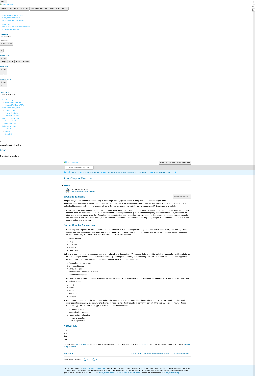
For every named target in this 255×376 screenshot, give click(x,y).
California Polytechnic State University (83, 191)
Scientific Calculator (11, 115)
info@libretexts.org (172, 373)
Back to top (67, 353)
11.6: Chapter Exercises (82, 344)
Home (73, 172)
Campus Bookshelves (91, 172)
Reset (3, 58)
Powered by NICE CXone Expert (95, 368)
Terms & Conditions (116, 373)
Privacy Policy (104, 373)
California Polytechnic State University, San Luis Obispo (126, 172)
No (97, 360)
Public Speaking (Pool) (162, 172)
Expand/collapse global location (190, 171)
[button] (8, 131)
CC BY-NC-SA (145, 344)
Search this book (6, 37)
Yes (88, 360)
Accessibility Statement (132, 373)
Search (67, 168)
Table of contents (182, 197)
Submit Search (6, 44)
